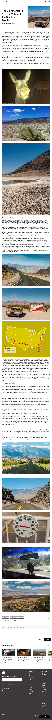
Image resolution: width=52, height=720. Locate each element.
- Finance (44, 683)
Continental (6, 617)
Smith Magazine (14, 437)
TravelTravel (15, 620)
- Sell (43, 681)
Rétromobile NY (45, 697)
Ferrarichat (44, 691)
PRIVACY (31, 689)
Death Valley (14, 617)
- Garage (44, 689)
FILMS (30, 675)
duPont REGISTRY (46, 677)
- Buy (43, 679)
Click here (13, 35)
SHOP (30, 679)
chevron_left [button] (46, 646)
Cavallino (44, 695)
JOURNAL (31, 677)
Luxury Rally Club (45, 700)
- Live (43, 687)
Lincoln (21, 617)
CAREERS (31, 691)
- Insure (43, 685)
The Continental (6, 620)
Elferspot (44, 708)
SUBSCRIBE (12, 684)
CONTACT (31, 681)
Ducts (40, 436)
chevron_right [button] (48, 646)
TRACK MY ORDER (32, 684)
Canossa (44, 693)
